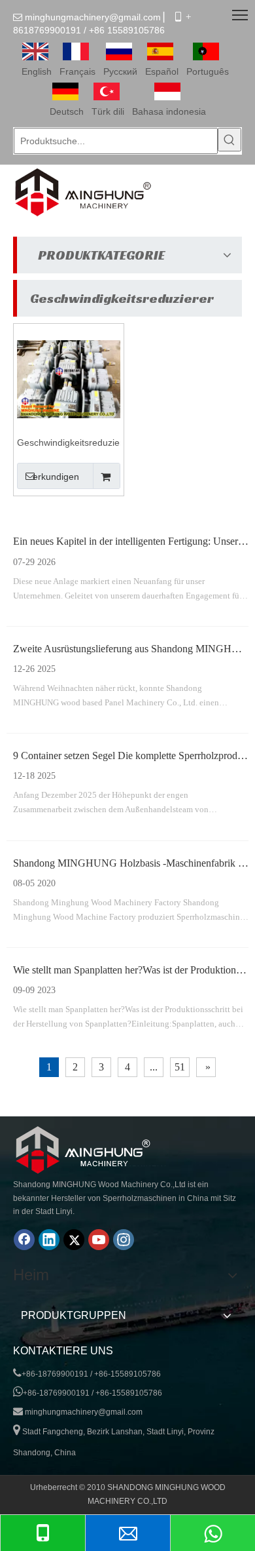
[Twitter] (73, 1239)
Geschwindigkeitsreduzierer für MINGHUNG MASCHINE (68, 443)
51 (180, 1066)
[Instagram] (123, 1239)
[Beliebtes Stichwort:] (229, 139)
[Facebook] (24, 1239)
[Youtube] (98, 1239)
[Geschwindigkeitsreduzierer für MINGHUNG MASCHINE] (68, 378)
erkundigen (56, 476)
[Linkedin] (49, 1239)
